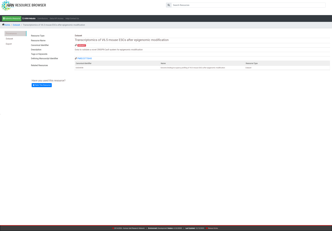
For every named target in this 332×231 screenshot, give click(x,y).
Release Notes (213, 228)
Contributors (42, 18)
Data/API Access (56, 18)
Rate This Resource (43, 85)
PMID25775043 (84, 58)
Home (7, 25)
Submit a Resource (12, 18)
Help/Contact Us (72, 18)
